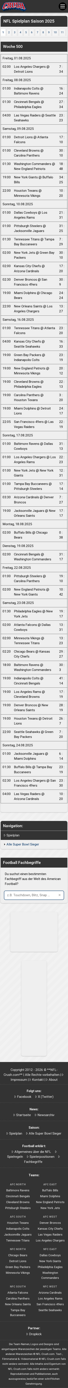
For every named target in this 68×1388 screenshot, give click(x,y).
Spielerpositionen (42, 1157)
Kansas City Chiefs (50, 1228)
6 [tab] (31, 32)
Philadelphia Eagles (50, 1267)
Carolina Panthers (18, 1298)
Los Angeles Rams (50, 1298)
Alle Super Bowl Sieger (22, 844)
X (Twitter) (45, 1097)
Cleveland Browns (18, 1202)
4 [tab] (20, 32)
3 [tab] (14, 32)
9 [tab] (48, 32)
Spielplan (12, 835)
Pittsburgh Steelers (18, 1208)
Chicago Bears (17, 1255)
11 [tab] (62, 32)
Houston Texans (18, 1223)
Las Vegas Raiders (50, 1234)
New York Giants (50, 1261)
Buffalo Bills (50, 1190)
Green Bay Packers (17, 1267)
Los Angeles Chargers (50, 1240)
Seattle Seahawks (50, 1310)
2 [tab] (9, 32)
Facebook (24, 1097)
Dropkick (35, 1334)
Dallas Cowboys (50, 1255)
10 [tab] (55, 32)
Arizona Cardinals (50, 1292)
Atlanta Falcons (17, 1292)
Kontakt (38, 1080)
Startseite (23, 1115)
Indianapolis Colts (17, 1228)
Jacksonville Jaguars (18, 1234)
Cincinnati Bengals (18, 1196)
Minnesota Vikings (18, 1273)
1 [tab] (3, 32)
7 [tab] (37, 32)
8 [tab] (43, 32)
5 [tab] (26, 32)
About (53, 1080)
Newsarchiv (45, 1115)
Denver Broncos (50, 1223)
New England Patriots (50, 1202)
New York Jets (50, 1208)
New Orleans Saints (18, 1304)
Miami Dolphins (50, 1196)
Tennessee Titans (18, 1240)
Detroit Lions (17, 1261)
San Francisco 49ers (50, 1304)
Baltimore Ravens (17, 1190)
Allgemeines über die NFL (32, 1152)
